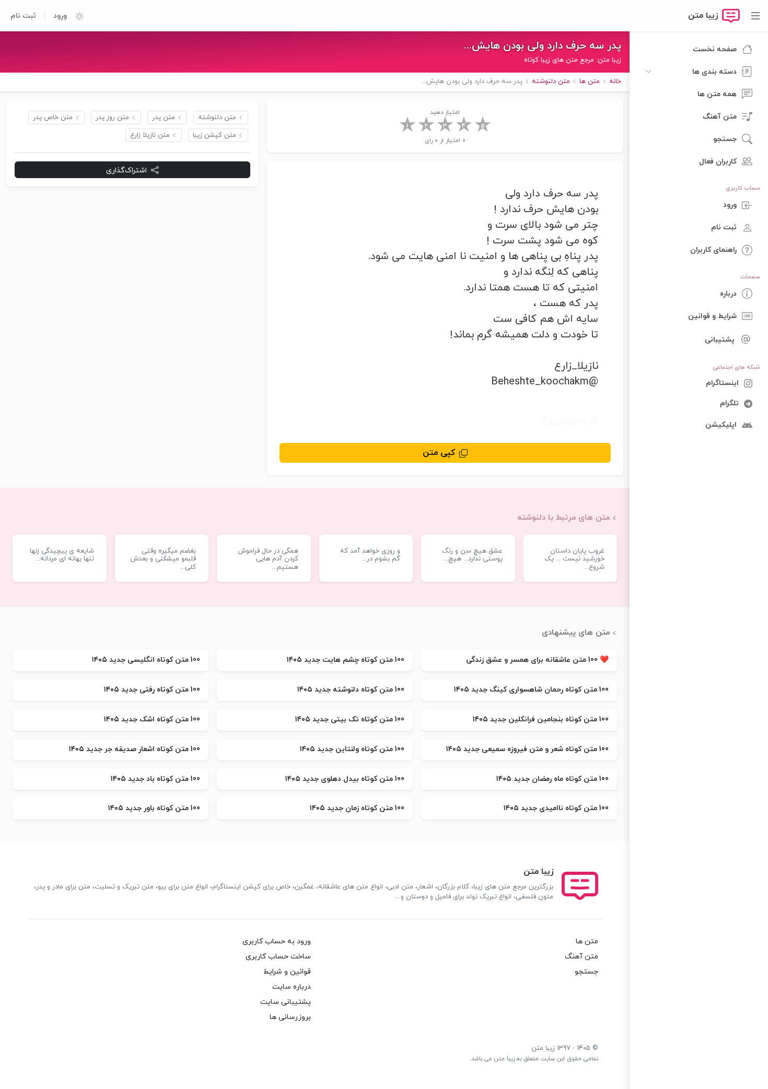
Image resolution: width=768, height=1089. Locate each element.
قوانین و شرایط (287, 972)
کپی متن (439, 453)
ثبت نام (23, 16)
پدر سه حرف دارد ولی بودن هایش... (542, 46)
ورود (60, 16)
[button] (75, 15)
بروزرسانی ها (290, 1017)
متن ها (587, 941)
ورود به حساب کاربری (276, 941)
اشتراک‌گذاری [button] (126, 170)
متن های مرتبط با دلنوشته (563, 517)
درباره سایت (291, 987)
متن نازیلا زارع (150, 135)
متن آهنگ (581, 957)
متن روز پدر (112, 117)
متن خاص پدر (53, 117)
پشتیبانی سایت (285, 1002)
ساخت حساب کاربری (278, 957)
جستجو (586, 972)
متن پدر (163, 117)
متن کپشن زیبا (214, 135)
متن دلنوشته (217, 117)
